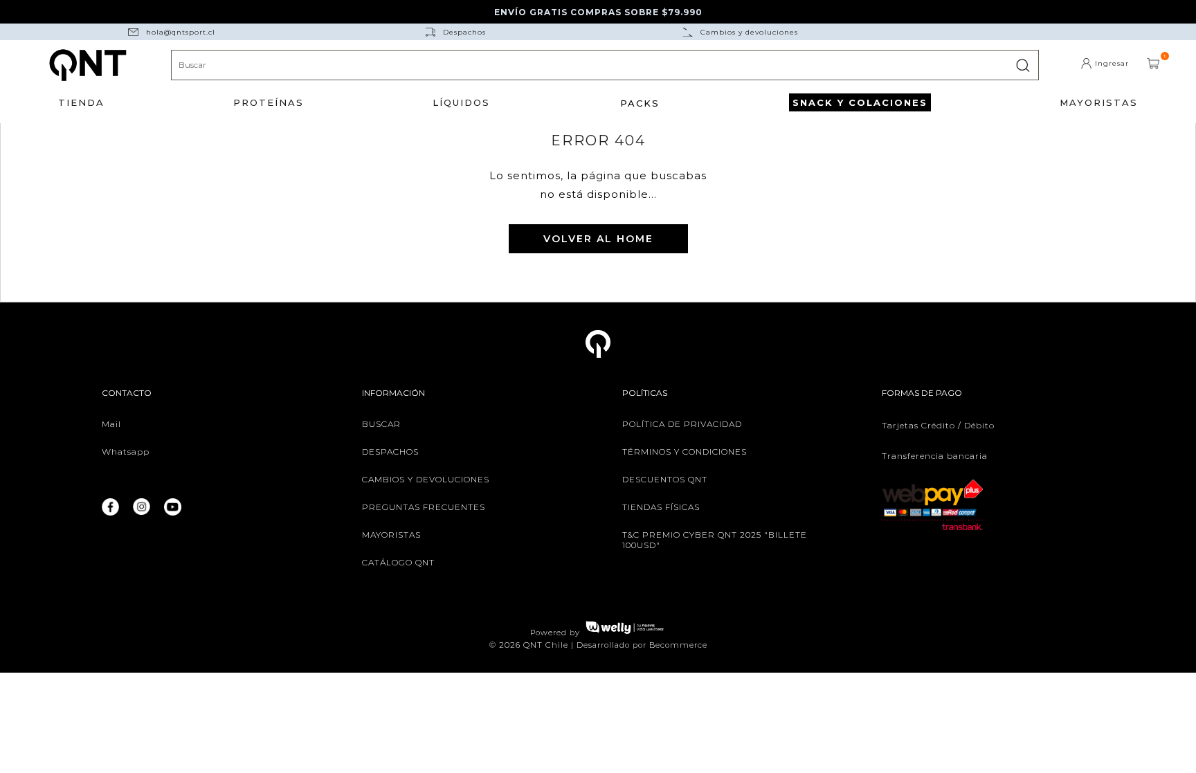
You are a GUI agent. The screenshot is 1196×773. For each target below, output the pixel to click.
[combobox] (605, 65)
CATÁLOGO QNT (398, 562)
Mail (111, 424)
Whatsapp (126, 451)
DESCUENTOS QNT (664, 479)
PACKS (640, 103)
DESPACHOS (390, 451)
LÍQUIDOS (461, 102)
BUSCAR (381, 424)
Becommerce (678, 645)
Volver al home (598, 239)
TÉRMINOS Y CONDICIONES (684, 451)
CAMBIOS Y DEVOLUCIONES (425, 479)
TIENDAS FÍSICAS (661, 507)
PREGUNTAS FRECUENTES (423, 507)
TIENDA (81, 102)
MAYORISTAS (1099, 102)
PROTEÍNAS (268, 102)
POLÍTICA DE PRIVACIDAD (682, 424)
